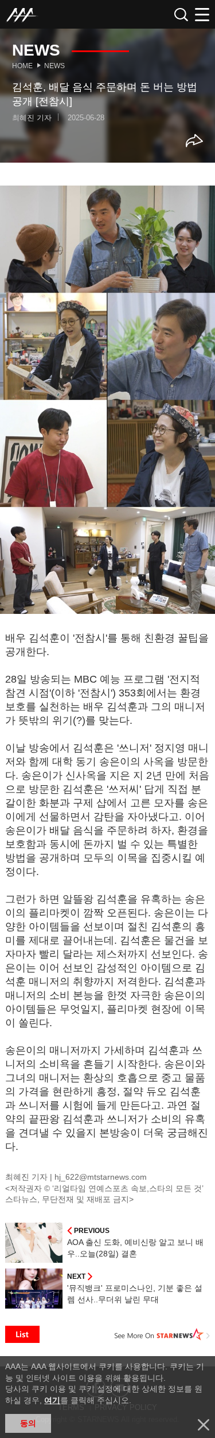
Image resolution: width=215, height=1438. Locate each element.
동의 (28, 1423)
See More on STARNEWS (162, 1334)
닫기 (203, 1425)
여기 (52, 1400)
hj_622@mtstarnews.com (100, 1176)
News (54, 66)
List (22, 1334)
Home (22, 66)
